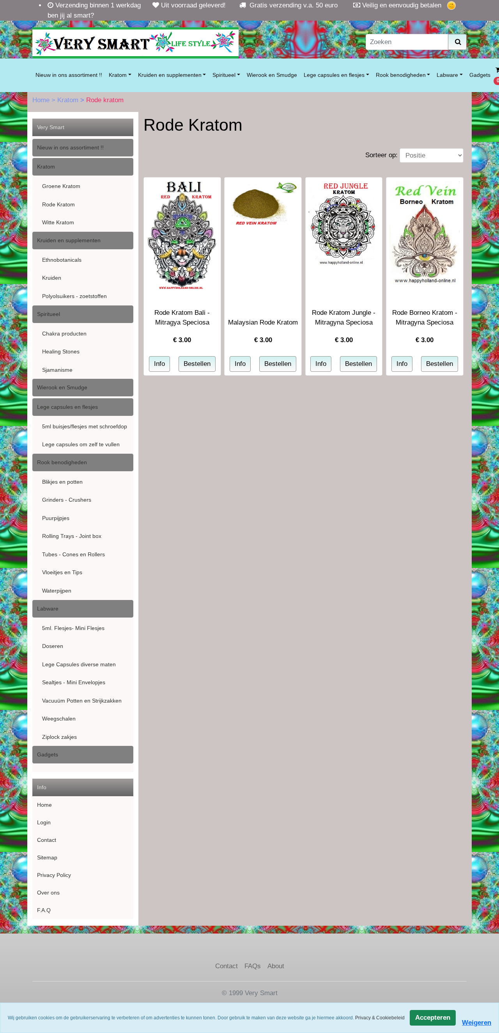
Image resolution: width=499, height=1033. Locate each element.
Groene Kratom (61, 186)
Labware (447, 75)
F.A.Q (44, 910)
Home (41, 100)
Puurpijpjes (55, 518)
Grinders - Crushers (66, 500)
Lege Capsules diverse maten (79, 664)
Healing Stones (61, 351)
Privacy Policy (54, 875)
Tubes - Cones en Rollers (73, 554)
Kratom (118, 75)
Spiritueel (223, 75)
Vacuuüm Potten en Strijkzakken (82, 701)
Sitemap (47, 857)
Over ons (48, 892)
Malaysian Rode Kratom (263, 322)
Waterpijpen (56, 590)
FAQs (252, 966)
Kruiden (51, 278)
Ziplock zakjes (59, 737)
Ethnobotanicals (61, 260)
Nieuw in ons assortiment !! (68, 75)
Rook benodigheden (401, 75)
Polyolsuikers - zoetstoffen (74, 296)
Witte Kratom (58, 222)
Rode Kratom (58, 204)
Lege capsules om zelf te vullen (81, 444)
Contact (46, 840)
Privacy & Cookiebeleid (380, 1018)
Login (44, 822)
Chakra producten (64, 333)
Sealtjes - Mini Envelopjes (73, 682)
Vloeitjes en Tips (62, 572)
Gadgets (479, 75)
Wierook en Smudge (272, 75)
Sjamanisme (57, 370)
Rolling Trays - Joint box (71, 536)
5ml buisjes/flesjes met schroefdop (84, 426)
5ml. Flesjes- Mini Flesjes (73, 628)
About (275, 966)
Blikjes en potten (62, 482)
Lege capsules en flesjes (334, 75)
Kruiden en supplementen (170, 75)
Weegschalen (59, 718)
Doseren (52, 646)
